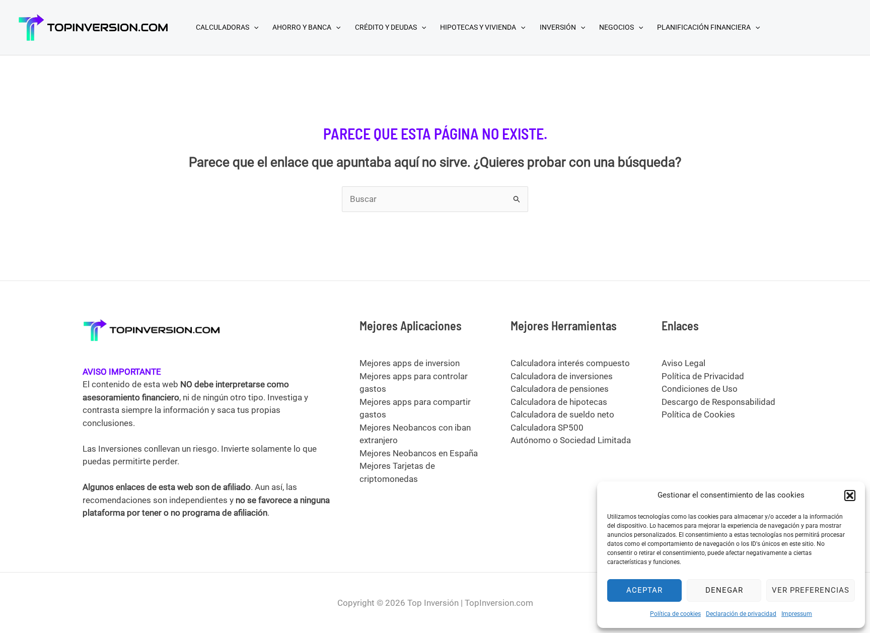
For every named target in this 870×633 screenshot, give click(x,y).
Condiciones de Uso (700, 389)
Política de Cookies (698, 414)
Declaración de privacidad (741, 613)
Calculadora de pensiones (560, 389)
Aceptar (644, 590)
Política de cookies (675, 613)
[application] (253, 27)
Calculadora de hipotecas (559, 402)
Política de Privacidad (703, 376)
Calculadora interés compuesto (570, 363)
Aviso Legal (683, 363)
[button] (850, 495)
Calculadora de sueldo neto (562, 414)
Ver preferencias (810, 590)
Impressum (796, 613)
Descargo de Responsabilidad (718, 402)
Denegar (724, 590)
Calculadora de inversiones (562, 376)
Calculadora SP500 (547, 428)
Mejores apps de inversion (409, 363)
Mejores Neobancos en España (418, 453)
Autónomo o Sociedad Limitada (571, 440)
